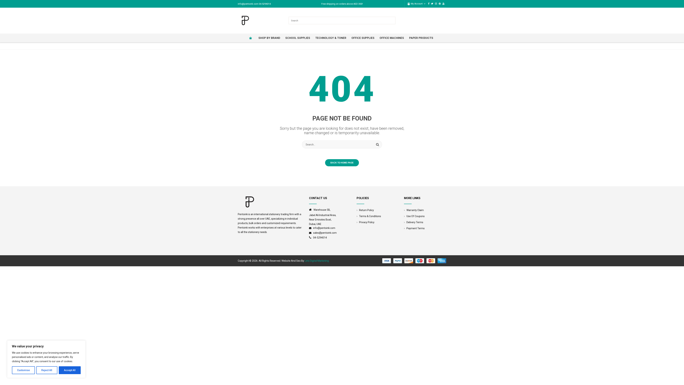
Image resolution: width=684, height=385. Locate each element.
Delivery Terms (414, 222)
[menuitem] (251, 38)
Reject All (46, 370)
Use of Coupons (415, 216)
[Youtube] (443, 3)
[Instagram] (436, 3)
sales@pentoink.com (325, 232)
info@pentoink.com (324, 228)
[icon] (311, 210)
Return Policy (366, 210)
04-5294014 (320, 237)
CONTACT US (318, 198)
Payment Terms (415, 228)
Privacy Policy (366, 222)
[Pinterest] (440, 3)
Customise (23, 370)
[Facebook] (428, 3)
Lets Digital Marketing (317, 260)
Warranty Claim (415, 210)
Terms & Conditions (370, 216)
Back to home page (342, 162)
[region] (46, 359)
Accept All (70, 370)
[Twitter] (432, 3)
